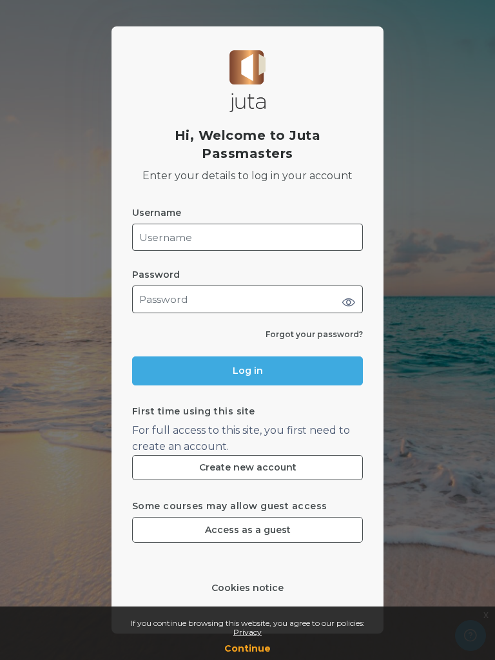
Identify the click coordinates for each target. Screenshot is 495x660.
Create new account (247, 467)
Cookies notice (247, 588)
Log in (248, 370)
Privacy (247, 632)
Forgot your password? (314, 334)
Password (156, 274)
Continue (247, 648)
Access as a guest (248, 530)
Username (156, 213)
